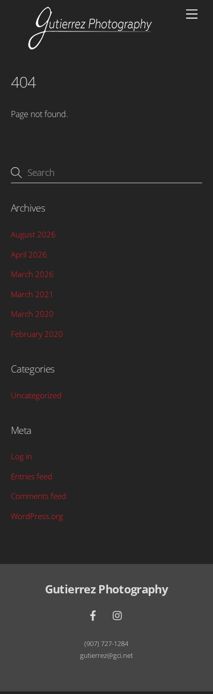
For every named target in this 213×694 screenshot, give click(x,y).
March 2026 (32, 274)
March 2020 (32, 314)
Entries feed (31, 476)
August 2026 (33, 234)
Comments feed (38, 496)
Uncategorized (36, 395)
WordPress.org (37, 516)
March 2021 (32, 294)
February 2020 (37, 334)
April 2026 (29, 254)
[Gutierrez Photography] (90, 45)
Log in (21, 456)
